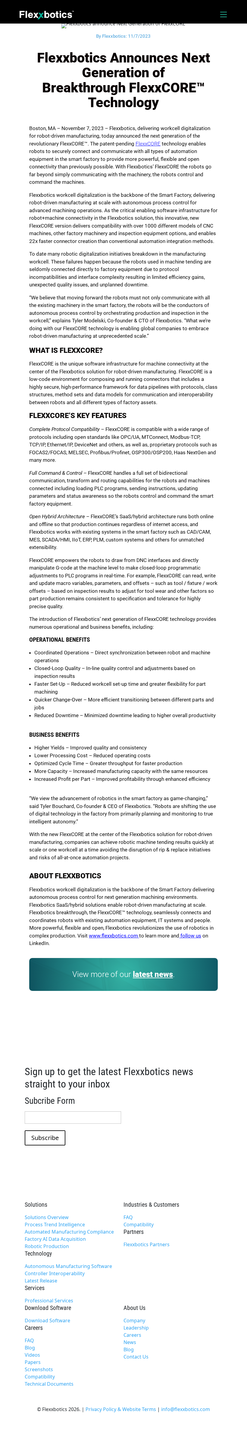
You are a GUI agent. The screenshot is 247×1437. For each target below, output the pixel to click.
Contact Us (136, 1356)
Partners (134, 1231)
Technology (38, 1253)
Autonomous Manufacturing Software (68, 1266)
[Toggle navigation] (223, 14)
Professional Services (49, 1300)
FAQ (128, 1217)
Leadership (136, 1327)
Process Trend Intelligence (55, 1224)
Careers (34, 1327)
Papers (33, 1362)
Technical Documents (49, 1384)
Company (134, 1320)
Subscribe (45, 1138)
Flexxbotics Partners (147, 1244)
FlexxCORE (148, 144)
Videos (32, 1355)
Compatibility (139, 1224)
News (130, 1342)
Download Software (48, 1307)
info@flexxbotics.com (185, 1409)
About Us (134, 1307)
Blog (30, 1347)
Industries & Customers (151, 1204)
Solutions (36, 1204)
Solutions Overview (47, 1217)
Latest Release (41, 1280)
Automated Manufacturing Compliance (69, 1231)
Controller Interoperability (55, 1273)
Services (35, 1288)
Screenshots (39, 1369)
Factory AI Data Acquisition (55, 1239)
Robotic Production (47, 1246)
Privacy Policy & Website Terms (121, 1409)
